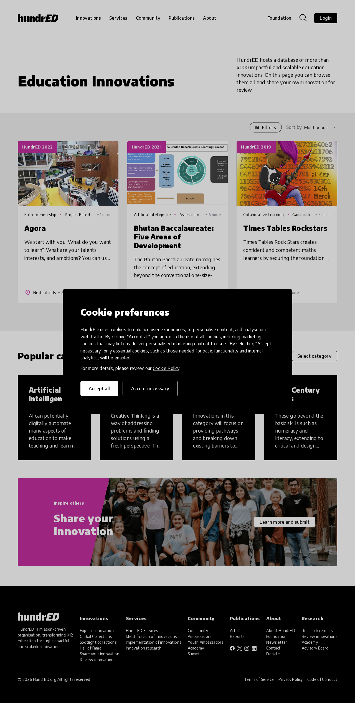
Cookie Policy (166, 368)
